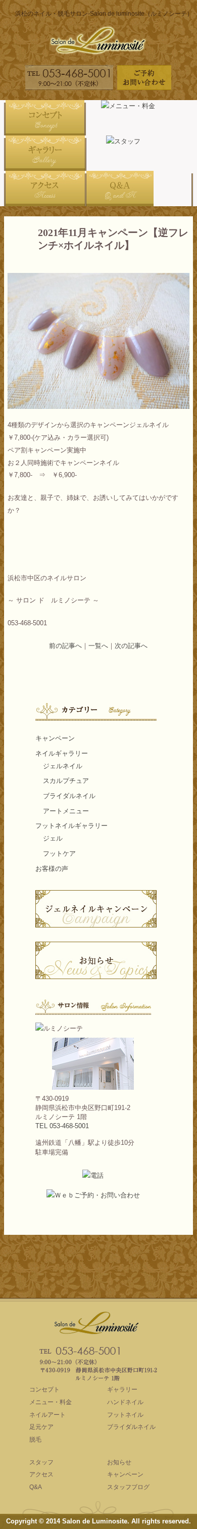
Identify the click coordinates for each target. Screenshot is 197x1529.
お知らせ (119, 1462)
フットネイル (125, 1414)
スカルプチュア (66, 780)
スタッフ (41, 1462)
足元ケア (41, 1426)
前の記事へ (65, 646)
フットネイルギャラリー (71, 825)
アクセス (41, 1474)
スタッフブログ (128, 1487)
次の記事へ (131, 646)
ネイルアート (47, 1414)
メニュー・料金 (50, 1402)
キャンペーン (55, 738)
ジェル (53, 838)
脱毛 (35, 1439)
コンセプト (44, 1389)
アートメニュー (66, 811)
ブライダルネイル (69, 796)
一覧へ (98, 646)
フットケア (59, 853)
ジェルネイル (62, 766)
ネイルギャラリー (61, 753)
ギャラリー (122, 1389)
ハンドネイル (125, 1402)
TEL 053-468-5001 (62, 1126)
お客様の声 (51, 868)
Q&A (35, 1487)
